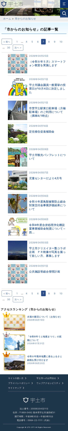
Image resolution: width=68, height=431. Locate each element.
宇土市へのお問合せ (46, 378)
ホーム (7, 18)
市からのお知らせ (25, 18)
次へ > (18, 47)
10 (61, 41)
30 (8, 47)
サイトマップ (14, 388)
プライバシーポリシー (19, 383)
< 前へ (6, 41)
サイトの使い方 (16, 378)
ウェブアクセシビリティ (49, 383)
